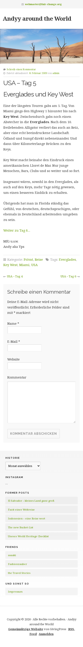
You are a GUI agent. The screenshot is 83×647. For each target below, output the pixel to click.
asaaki (12, 555)
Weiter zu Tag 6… (16, 230)
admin (55, 73)
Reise (39, 259)
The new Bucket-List (20, 527)
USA (34, 265)
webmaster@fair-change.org (43, 4)
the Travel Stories (19, 573)
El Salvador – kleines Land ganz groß (31, 500)
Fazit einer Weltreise (21, 509)
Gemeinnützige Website (25, 629)
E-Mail (13, 341)
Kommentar (16, 377)
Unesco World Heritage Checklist (28, 536)
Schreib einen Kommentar (21, 69)
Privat (28, 259)
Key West (10, 265)
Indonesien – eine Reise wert (26, 518)
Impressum (15, 591)
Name (13, 323)
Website (13, 359)
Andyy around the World (37, 18)
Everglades (67, 259)
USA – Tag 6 (68, 276)
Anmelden (46, 634)
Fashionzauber (17, 564)
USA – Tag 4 (15, 276)
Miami (24, 265)
